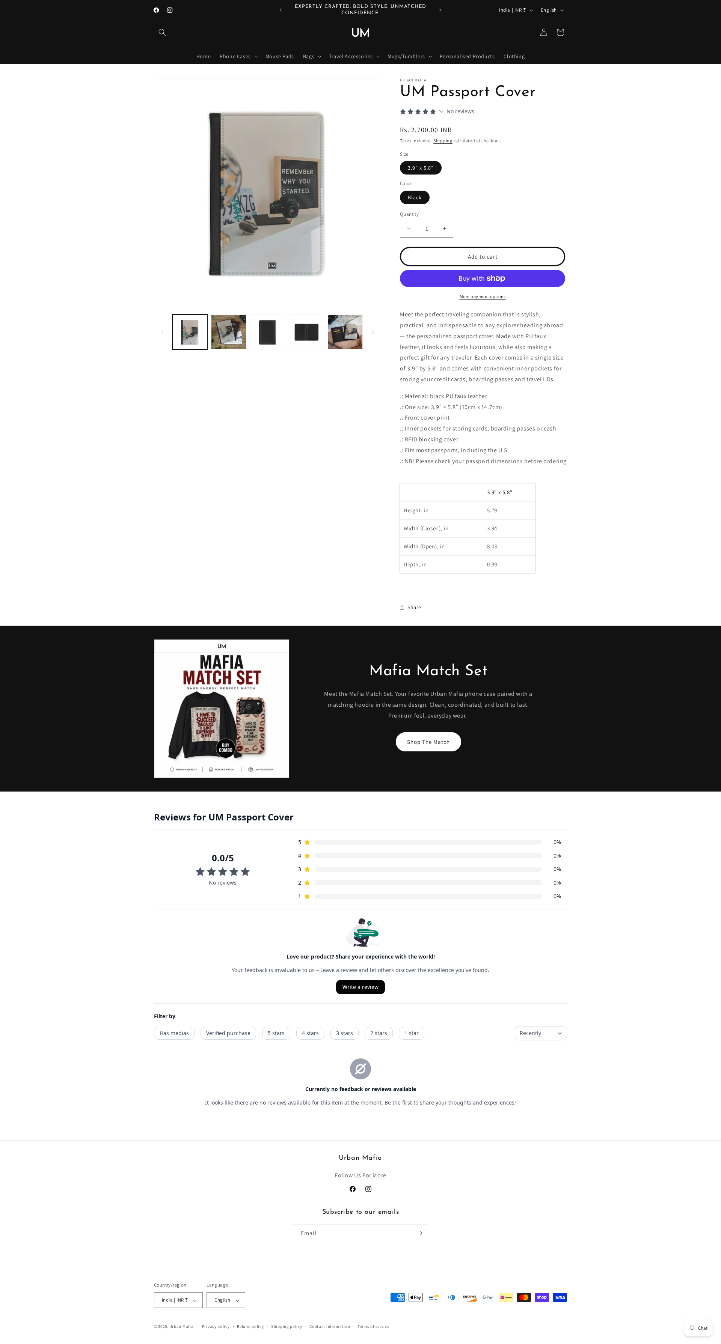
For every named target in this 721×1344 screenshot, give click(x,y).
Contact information (329, 1326)
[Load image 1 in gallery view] (189, 332)
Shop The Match (428, 741)
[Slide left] (162, 332)
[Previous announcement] (280, 10)
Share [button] (414, 607)
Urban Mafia (181, 1326)
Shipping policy (286, 1326)
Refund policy (250, 1326)
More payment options (483, 296)
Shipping (443, 140)
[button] (162, 32)
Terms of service (373, 1326)
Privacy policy (216, 1326)
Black (415, 197)
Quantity (409, 214)
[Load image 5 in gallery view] (345, 332)
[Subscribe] (419, 1233)
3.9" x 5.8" (421, 167)
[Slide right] (373, 332)
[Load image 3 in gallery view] (267, 332)
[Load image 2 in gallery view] (228, 332)
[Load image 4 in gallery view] (306, 332)
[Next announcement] (440, 10)
